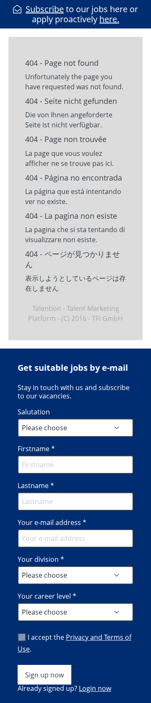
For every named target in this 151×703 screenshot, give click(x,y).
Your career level (47, 596)
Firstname (36, 448)
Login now (95, 688)
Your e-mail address (52, 522)
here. (109, 19)
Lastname (36, 485)
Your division (41, 559)
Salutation (34, 411)
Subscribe (45, 9)
